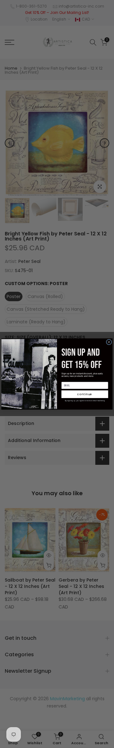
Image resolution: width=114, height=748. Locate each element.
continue (84, 394)
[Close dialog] (108, 342)
